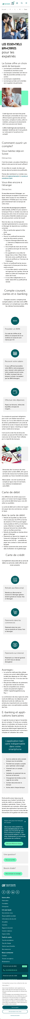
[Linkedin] (13, 892)
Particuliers (5, 900)
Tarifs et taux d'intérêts (8, 946)
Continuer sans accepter (15, 1015)
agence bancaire (13, 176)
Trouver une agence (7, 958)
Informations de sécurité (9, 919)
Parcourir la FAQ (10, 860)
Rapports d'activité (7, 928)
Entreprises (5, 906)
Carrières (4, 925)
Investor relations (7, 931)
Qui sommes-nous (7, 913)
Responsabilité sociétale (9, 916)
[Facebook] (4, 892)
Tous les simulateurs (7, 940)
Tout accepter (15, 1007)
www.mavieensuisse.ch (11, 828)
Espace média (6, 934)
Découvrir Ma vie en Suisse (13, 843)
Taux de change (6, 943)
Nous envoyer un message (13, 873)
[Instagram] (8, 892)
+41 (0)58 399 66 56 (11, 970)
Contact (4, 955)
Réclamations (6, 961)
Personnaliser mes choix (15, 1011)
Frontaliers (5, 903)
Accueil (4, 9)
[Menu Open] (26, 3)
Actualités (5, 922)
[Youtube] (17, 892)
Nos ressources (6, 949)
